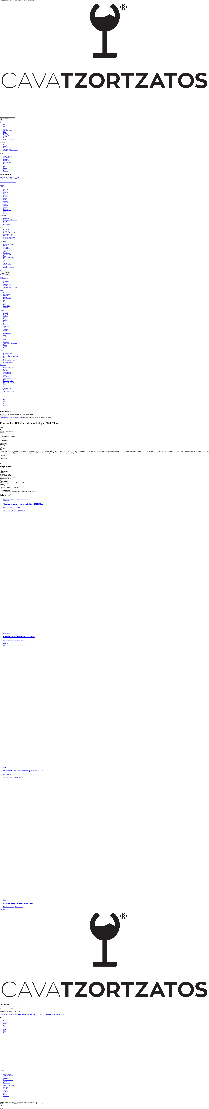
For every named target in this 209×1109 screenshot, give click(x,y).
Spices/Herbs (6, 263)
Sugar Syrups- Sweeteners (10, 220)
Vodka (5, 207)
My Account (6, 1083)
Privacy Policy (7, 1074)
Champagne (6, 144)
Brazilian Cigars (7, 230)
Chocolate (5, 247)
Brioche (5, 245)
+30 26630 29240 (41, 1014)
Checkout (5, 1091)
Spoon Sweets (7, 264)
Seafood (5, 261)
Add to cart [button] (20, 507)
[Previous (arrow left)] (0, 1108)
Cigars (5, 136)
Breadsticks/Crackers (8, 244)
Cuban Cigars (6, 231)
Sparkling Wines (7, 130)
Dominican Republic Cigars (10, 232)
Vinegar (5, 266)
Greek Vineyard (12, 417)
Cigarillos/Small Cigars (9, 237)
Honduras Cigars (7, 235)
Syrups (5, 222)
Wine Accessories (7, 156)
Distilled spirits (7, 210)
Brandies (5, 191)
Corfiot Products (7, 250)
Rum (4, 199)
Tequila (5, 204)
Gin (4, 193)
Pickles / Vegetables (8, 257)
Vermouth (5, 205)
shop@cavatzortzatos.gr (55, 1014)
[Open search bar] (0, 116)
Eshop (5, 1094)
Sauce (4, 260)
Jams (4, 251)
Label (1, 1105)
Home (1, 417)
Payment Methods (8, 1080)
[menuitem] (4, 124)
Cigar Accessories (7, 238)
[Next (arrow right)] (2, 1108)
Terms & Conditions (8, 1075)
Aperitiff (5, 189)
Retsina (5, 168)
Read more (17, 774)
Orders (5, 1077)
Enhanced (5, 159)
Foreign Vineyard (26, 178)
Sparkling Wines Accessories (10, 150)
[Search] (1, 120)
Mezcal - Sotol (7, 198)
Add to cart (3, 458)
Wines (4, 132)
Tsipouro (5, 213)
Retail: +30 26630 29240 (8, 1014)
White (4, 165)
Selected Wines (7, 162)
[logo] (104, 90)
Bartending (6, 135)
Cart (4, 1093)
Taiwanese (6, 202)
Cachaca (5, 192)
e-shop (5, 129)
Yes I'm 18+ (3, 416)
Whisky (5, 208)
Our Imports (6, 157)
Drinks (5, 133)
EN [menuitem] (4, 124)
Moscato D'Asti (7, 147)
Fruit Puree (6, 218)
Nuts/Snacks (6, 253)
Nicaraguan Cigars (8, 234)
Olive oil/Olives (7, 254)
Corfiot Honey (7, 248)
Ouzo (4, 211)
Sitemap (5, 1081)
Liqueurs (5, 196)
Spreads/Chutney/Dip (8, 267)
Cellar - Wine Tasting (8, 139)
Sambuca (5, 201)
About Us (5, 405)
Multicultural (18, 178)
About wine (6, 1096)
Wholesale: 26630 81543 (26, 1014)
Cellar (1, 396)
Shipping (5, 1078)
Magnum (5, 171)
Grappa (5, 195)
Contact (5, 403)
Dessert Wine (6, 160)
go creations (42, 1104)
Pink (4, 166)
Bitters (5, 221)
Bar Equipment (7, 224)
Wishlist (5, 1090)
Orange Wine (6, 169)
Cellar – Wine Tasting (8, 1085)
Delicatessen (6, 137)
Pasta (4, 256)
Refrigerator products (8, 259)
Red (4, 163)
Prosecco (5, 146)
